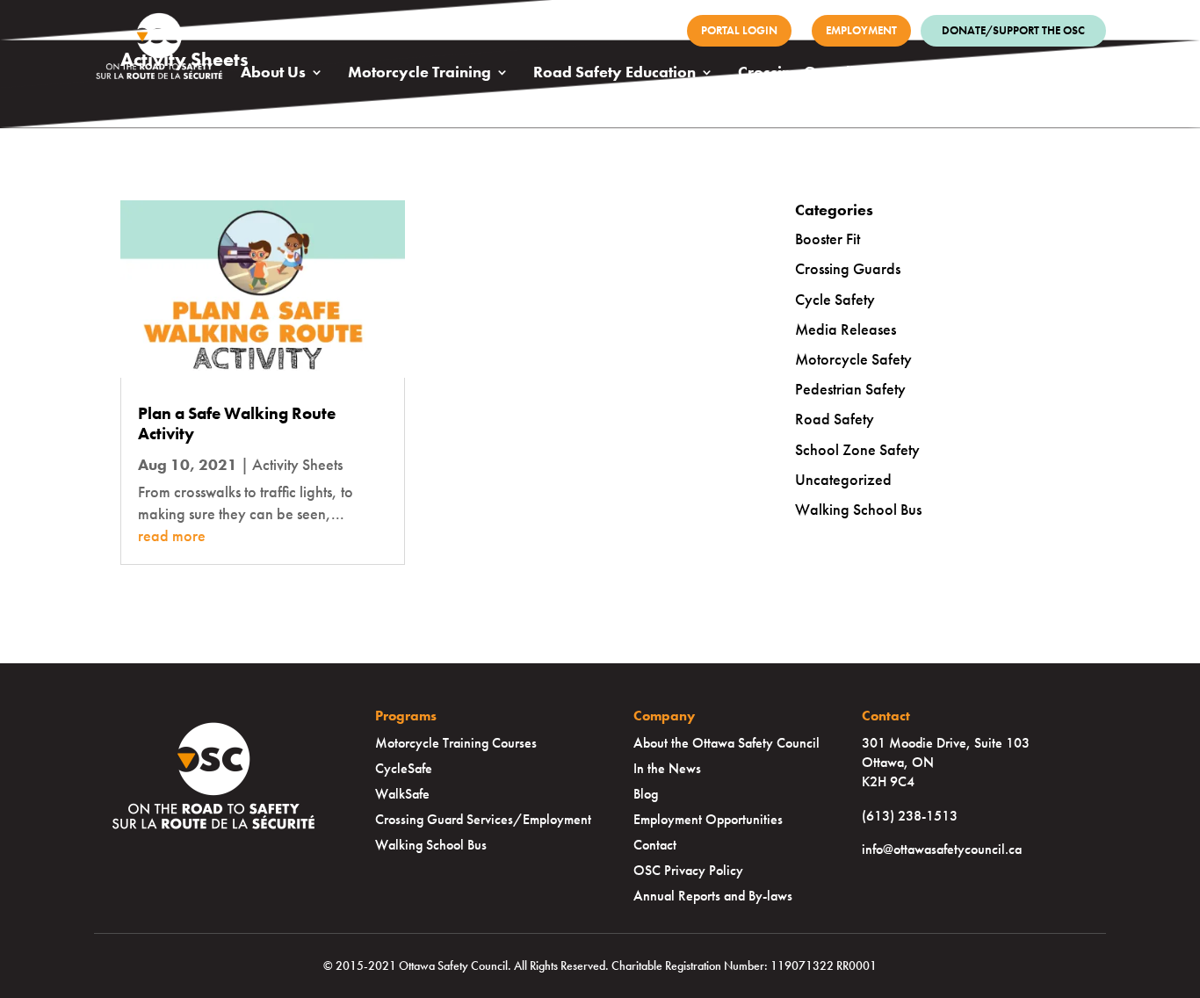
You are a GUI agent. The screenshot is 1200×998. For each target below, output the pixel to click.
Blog (645, 794)
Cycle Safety (835, 299)
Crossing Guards (797, 74)
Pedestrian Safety (850, 389)
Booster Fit (827, 238)
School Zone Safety (857, 449)
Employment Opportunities (708, 819)
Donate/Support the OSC (1013, 30)
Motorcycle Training (419, 74)
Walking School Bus (858, 509)
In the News (667, 768)
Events (1065, 74)
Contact (654, 844)
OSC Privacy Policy (688, 870)
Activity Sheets (297, 464)
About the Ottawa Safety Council (726, 743)
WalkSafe (402, 794)
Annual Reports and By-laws (712, 895)
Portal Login (739, 30)
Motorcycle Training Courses (456, 743)
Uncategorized (843, 479)
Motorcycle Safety (853, 359)
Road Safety (834, 419)
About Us (273, 74)
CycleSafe (403, 768)
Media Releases (845, 329)
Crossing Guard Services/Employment (483, 819)
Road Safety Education (614, 74)
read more (172, 535)
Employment (861, 30)
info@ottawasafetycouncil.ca (942, 849)
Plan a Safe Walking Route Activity (237, 423)
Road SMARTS (950, 74)
